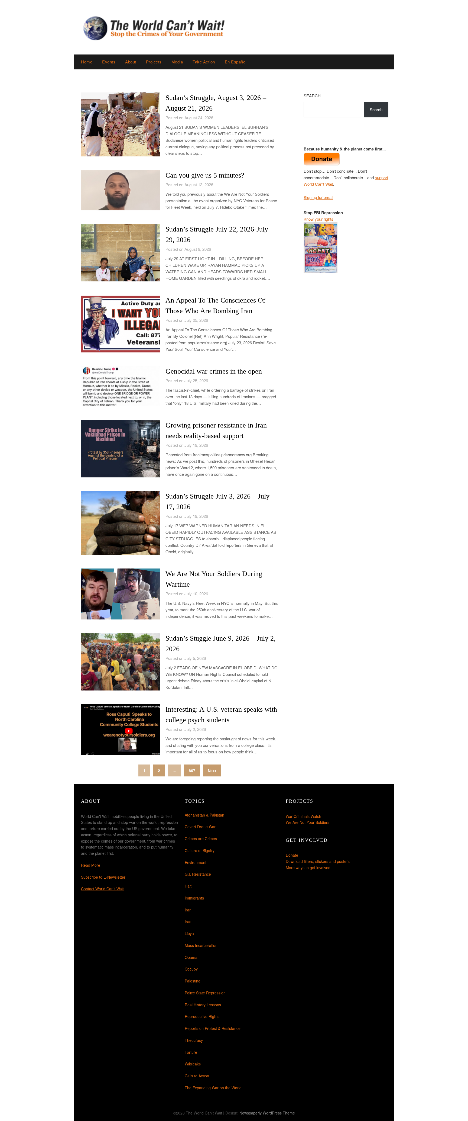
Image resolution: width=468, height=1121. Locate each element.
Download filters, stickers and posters (318, 861)
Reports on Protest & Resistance (212, 1028)
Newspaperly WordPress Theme (267, 1113)
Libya (189, 933)
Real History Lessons (203, 1004)
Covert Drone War (200, 826)
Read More (90, 865)
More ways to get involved (308, 867)
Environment (195, 862)
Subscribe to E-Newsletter (103, 877)
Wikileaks (193, 1064)
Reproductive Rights (202, 1016)
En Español (235, 62)
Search (312, 95)
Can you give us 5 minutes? (204, 175)
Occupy (191, 969)
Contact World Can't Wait (102, 888)
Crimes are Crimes (201, 838)
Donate (292, 855)
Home (86, 62)
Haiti (188, 886)
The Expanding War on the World (213, 1087)
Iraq (188, 921)
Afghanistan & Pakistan (204, 815)
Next (212, 770)
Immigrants (194, 898)
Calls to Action (197, 1075)
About (130, 62)
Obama (191, 957)
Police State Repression (205, 992)
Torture (191, 1052)
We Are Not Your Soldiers (307, 822)
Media (177, 62)
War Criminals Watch (303, 816)
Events (108, 62)
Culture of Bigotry (199, 850)
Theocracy (194, 1040)
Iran (188, 910)
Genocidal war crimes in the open (213, 371)
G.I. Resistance (198, 874)
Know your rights (318, 219)
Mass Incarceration (201, 945)
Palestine (192, 981)
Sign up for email (318, 197)
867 (192, 770)
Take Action (204, 62)
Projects (154, 62)
